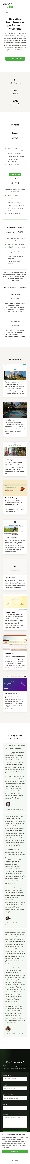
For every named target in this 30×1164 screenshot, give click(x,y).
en (7, 12)
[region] (15, 1148)
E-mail (5, 1085)
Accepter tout (15, 1151)
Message (5, 1114)
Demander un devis (15, 58)
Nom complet (7, 1075)
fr (3, 12)
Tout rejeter (15, 1160)
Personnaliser (15, 1156)
